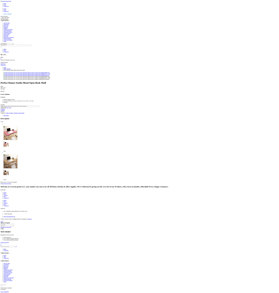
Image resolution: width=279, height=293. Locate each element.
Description (6, 115)
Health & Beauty (7, 279)
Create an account (5, 242)
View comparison (5, 291)
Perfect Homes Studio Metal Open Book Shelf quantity (13, 106)
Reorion (30, 219)
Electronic (5, 276)
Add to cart (3, 107)
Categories (5, 250)
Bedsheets (5, 267)
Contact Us (6, 258)
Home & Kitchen (7, 271)
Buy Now (9, 107)
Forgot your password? (6, 227)
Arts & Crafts (6, 263)
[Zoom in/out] (1, 284)
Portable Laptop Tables (19, 113)
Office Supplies (7, 68)
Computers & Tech (7, 272)
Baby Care (5, 266)
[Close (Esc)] (5, 284)
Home (4, 67)
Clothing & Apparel (8, 270)
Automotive (6, 264)
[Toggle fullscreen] (2, 284)
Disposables (6, 275)
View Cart (3, 63)
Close (2, 221)
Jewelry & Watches (7, 280)
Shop (4, 256)
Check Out (3, 65)
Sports (4, 281)
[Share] (4, 284)
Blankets (5, 268)
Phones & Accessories (8, 277)
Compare (3, 109)
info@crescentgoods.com (9, 216)
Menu (4, 249)
